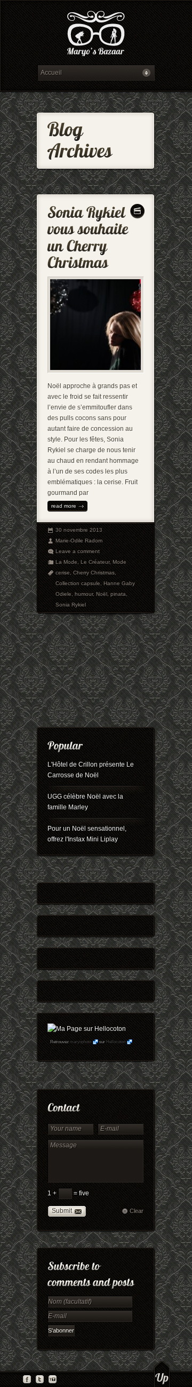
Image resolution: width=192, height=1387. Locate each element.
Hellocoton (115, 1041)
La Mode (66, 562)
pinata (118, 594)
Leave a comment (77, 551)
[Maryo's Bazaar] (95, 35)
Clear (136, 1211)
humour (84, 594)
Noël (101, 594)
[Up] (162, 1373)
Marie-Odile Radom (78, 540)
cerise (62, 573)
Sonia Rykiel (70, 605)
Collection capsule (77, 583)
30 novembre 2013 (78, 530)
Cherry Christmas (94, 573)
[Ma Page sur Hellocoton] (86, 1029)
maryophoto (80, 1041)
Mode (119, 562)
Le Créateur (95, 562)
